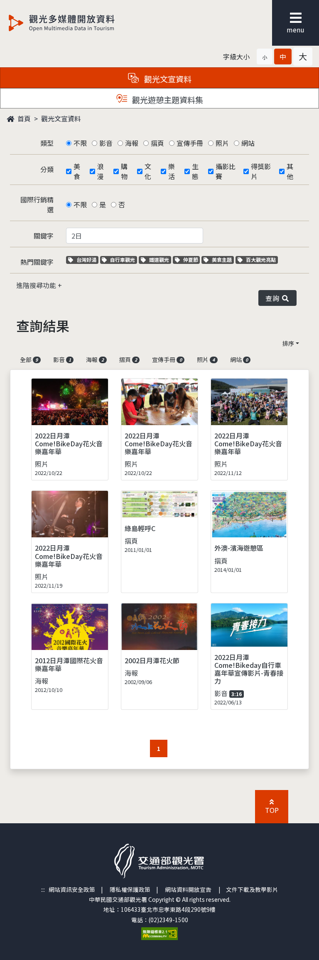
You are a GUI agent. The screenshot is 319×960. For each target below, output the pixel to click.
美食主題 (222, 259)
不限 (80, 143)
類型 (47, 143)
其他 (290, 171)
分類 (47, 169)
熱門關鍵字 (37, 262)
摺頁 (157, 143)
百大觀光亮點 (260, 259)
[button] (264, 56)
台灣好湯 (87, 259)
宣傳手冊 (190, 143)
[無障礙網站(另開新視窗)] (159, 932)
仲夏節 (191, 259)
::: (43, 889)
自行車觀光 (122, 259)
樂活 (171, 171)
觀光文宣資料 (61, 118)
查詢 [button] (273, 298)
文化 (148, 171)
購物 (124, 171)
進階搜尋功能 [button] (37, 285)
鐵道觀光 (160, 259)
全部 (29, 359)
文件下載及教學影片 (252, 889)
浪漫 (100, 171)
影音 (106, 143)
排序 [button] (288, 343)
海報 (131, 143)
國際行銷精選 (37, 204)
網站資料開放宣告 (188, 889)
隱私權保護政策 (130, 889)
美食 (77, 171)
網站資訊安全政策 (72, 889)
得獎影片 (261, 171)
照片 (222, 143)
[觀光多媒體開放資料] (75, 23)
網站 (248, 143)
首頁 (23, 118)
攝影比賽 (226, 171)
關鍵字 (44, 236)
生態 (195, 171)
